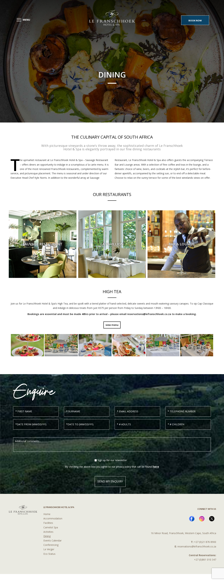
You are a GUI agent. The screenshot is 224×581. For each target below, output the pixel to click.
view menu (112, 325)
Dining (47, 536)
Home (46, 514)
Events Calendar (52, 540)
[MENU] (19, 20)
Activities (48, 531)
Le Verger (48, 549)
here (156, 466)
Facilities (48, 522)
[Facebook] (191, 518)
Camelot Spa (50, 527)
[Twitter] (211, 518)
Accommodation (52, 518)
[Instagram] (201, 518)
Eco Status (49, 553)
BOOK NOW (195, 20)
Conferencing (50, 545)
